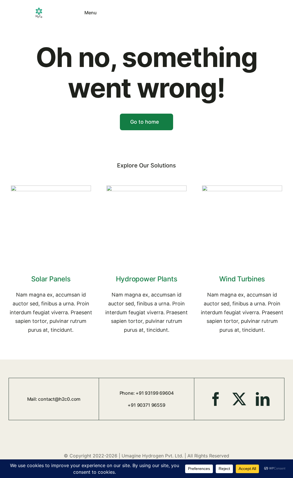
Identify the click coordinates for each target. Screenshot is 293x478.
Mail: (32, 399)
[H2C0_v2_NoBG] (38, 9)
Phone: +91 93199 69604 (147, 393)
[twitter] (239, 399)
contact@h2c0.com (59, 399)
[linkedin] (262, 399)
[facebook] (215, 399)
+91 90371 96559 (146, 405)
